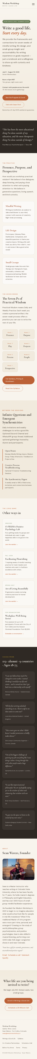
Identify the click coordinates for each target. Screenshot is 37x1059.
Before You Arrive (8, 1048)
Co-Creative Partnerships (11, 1043)
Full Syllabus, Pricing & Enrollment (14, 380)
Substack (25, 955)
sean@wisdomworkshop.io (11, 1033)
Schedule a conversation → (14, 634)
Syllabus (20, 1039)
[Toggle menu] (33, 4)
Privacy (24, 1048)
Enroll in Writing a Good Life (18, 1001)
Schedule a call (14, 955)
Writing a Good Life (8, 1039)
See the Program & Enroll (15, 98)
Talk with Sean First (13, 105)
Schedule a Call (27, 1043)
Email (4, 955)
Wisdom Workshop (10, 4)
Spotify (5, 958)
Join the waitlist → (11, 544)
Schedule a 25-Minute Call (18, 1008)
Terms (18, 1048)
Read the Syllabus (13, 388)
